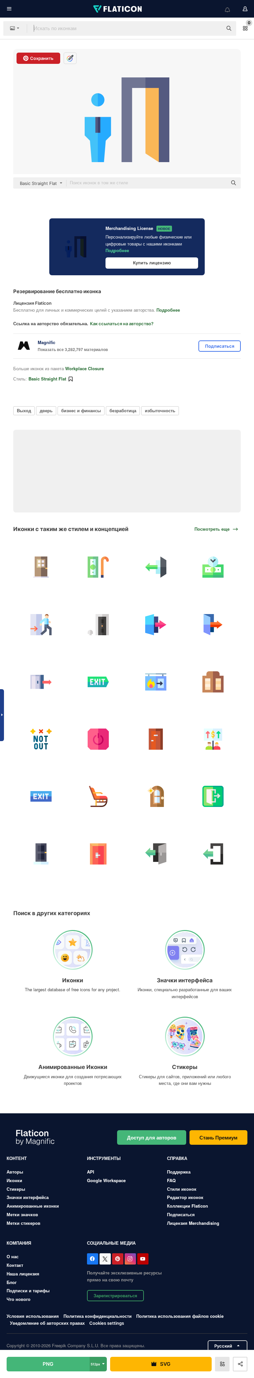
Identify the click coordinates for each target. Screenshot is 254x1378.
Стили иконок (181, 1189)
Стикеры (16, 1189)
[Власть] (98, 739)
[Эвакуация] (41, 624)
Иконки (14, 1180)
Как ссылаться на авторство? (121, 323)
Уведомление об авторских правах (47, 1323)
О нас (13, 1256)
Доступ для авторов (151, 1137)
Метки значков (22, 1214)
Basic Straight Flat (47, 379)
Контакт (15, 1265)
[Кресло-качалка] (98, 796)
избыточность (160, 410)
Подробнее (117, 250)
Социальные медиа (111, 1243)
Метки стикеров (23, 1223)
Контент (17, 1158)
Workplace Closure (84, 368)
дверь (46, 410)
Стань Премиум (218, 1137)
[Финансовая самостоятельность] (213, 567)
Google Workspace (106, 1180)
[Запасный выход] (155, 681)
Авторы (15, 1172)
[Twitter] (105, 1259)
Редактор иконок (185, 1197)
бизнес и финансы (81, 410)
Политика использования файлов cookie (180, 1316)
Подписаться (181, 1214)
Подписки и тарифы (28, 1290)
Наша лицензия (23, 1273)
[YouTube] (142, 1259)
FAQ (171, 1180)
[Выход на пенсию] (98, 567)
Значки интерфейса (28, 1197)
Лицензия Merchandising (193, 1223)
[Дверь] (41, 567)
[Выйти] (155, 567)
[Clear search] (214, 28)
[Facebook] (92, 1259)
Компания (19, 1243)
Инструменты (104, 1158)
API (90, 1172)
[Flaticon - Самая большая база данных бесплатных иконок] (118, 9)
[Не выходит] (41, 739)
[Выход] (41, 681)
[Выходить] (213, 739)
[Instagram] (130, 1259)
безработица (122, 410)
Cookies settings (106, 1323)
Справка (177, 1158)
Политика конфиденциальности (98, 1316)
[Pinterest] (117, 1259)
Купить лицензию (152, 262)
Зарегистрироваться (115, 1295)
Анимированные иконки (33, 1206)
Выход (24, 410)
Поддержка (178, 1172)
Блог (12, 1282)
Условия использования (33, 1316)
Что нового (18, 1299)
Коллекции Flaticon (187, 1206)
